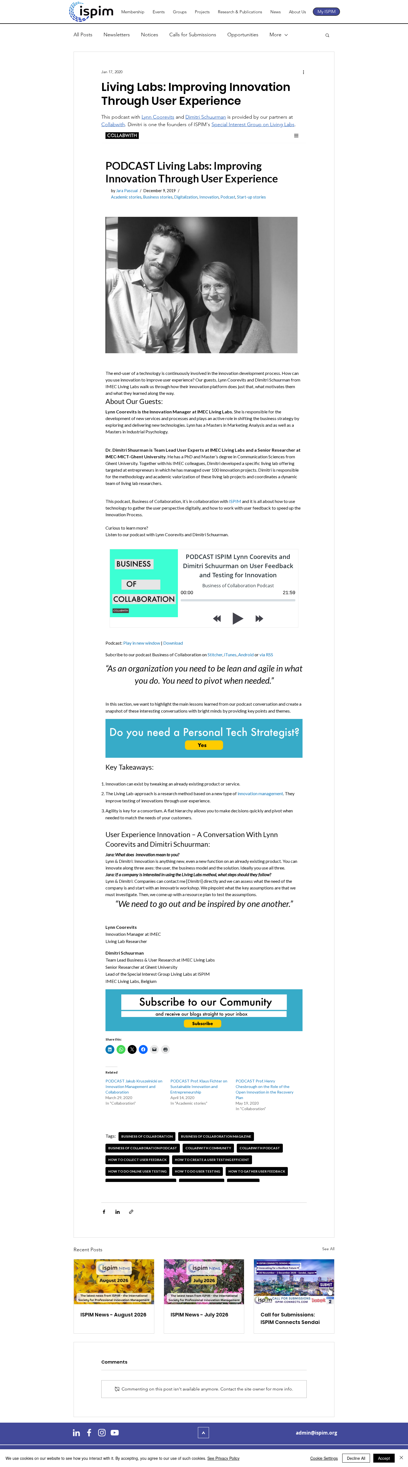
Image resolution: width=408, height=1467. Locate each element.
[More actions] (303, 71)
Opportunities (242, 35)
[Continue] (203, 1432)
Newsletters (117, 35)
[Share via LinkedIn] (117, 1211)
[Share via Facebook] (104, 1211)
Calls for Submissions (192, 35)
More (275, 35)
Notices (149, 35)
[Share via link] (131, 1211)
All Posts (83, 35)
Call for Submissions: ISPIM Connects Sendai (290, 1318)
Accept (384, 1458)
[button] (327, 35)
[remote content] (204, 655)
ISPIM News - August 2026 (113, 1314)
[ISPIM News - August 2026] (114, 1281)
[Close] (401, 1458)
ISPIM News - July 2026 (199, 1314)
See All (328, 1248)
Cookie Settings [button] (324, 1458)
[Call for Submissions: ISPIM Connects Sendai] (294, 1281)
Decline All (356, 1458)
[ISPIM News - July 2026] (204, 1281)
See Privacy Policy (223, 1458)
